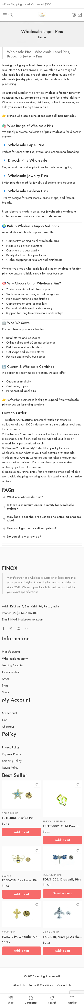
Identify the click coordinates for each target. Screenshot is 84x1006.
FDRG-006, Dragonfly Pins (62, 879)
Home (42, 37)
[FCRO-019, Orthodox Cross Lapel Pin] (21, 914)
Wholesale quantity (15, 658)
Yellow (54, 864)
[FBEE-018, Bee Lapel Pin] (21, 858)
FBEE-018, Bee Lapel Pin (20, 880)
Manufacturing (11, 651)
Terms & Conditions (41, 985)
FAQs (5, 679)
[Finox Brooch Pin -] (42, 14)
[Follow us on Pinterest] (11, 628)
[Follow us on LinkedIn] (26, 628)
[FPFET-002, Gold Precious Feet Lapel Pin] (62, 798)
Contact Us (64, 985)
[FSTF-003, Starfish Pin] (21, 794)
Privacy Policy (10, 747)
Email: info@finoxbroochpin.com (22, 619)
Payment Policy (11, 754)
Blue (54, 852)
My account (9, 713)
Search (52, 1002)
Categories (31, 1002)
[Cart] (79, 14)
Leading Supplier (12, 665)
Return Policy (10, 767)
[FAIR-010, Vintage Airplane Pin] (62, 914)
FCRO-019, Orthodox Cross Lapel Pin (21, 936)
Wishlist (71, 1002)
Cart (4, 720)
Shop (5, 692)
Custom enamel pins (19, 381)
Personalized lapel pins (21, 391)
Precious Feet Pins (54, 821)
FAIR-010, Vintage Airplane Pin (62, 937)
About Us (19, 985)
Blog (5, 685)
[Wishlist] (37, 784)
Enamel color (50, 846)
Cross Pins (8, 932)
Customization (11, 672)
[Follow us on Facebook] (3, 628)
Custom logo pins (17, 386)
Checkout (8, 726)
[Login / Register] (73, 14)
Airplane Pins (51, 932)
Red (54, 858)
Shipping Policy (11, 761)
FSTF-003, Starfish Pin (17, 818)
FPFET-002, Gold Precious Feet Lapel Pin (62, 826)
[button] (21, 832)
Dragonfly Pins (52, 875)
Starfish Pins (10, 813)
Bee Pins (7, 875)
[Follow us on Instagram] (18, 628)
